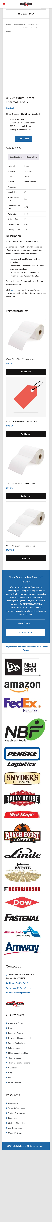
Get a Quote (24, 623)
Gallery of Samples (16, 1123)
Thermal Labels (19, 24)
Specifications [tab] (16, 157)
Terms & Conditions (16, 1108)
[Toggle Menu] (4, 4)
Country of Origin (15, 1023)
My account (13, 1103)
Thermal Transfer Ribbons (19, 1063)
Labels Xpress (20, 1146)
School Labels (14, 1048)
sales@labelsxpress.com (19, 992)
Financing (12, 1118)
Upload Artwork (15, 1133)
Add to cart (23, 138)
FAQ (10, 1077)
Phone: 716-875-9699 (18, 983)
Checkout (12, 1068)
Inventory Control (15, 1033)
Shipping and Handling (18, 1053)
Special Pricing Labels (17, 1043)
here (13, 290)
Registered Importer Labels (19, 1038)
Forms (10, 1028)
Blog (10, 1072)
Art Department (15, 1128)
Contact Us (24, 632)
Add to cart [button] (26, 371)
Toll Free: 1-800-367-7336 (20, 988)
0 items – (27, 14)
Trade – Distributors (16, 1113)
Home (8, 24)
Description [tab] (31, 157)
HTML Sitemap (14, 1082)
